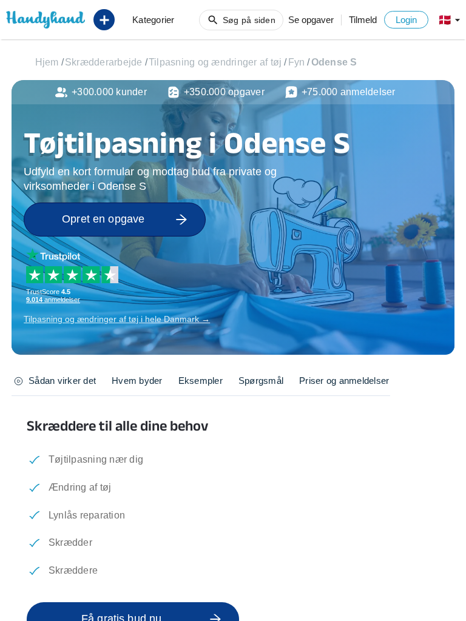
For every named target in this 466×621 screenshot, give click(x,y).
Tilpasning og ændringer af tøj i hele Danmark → (117, 319)
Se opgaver (311, 19)
